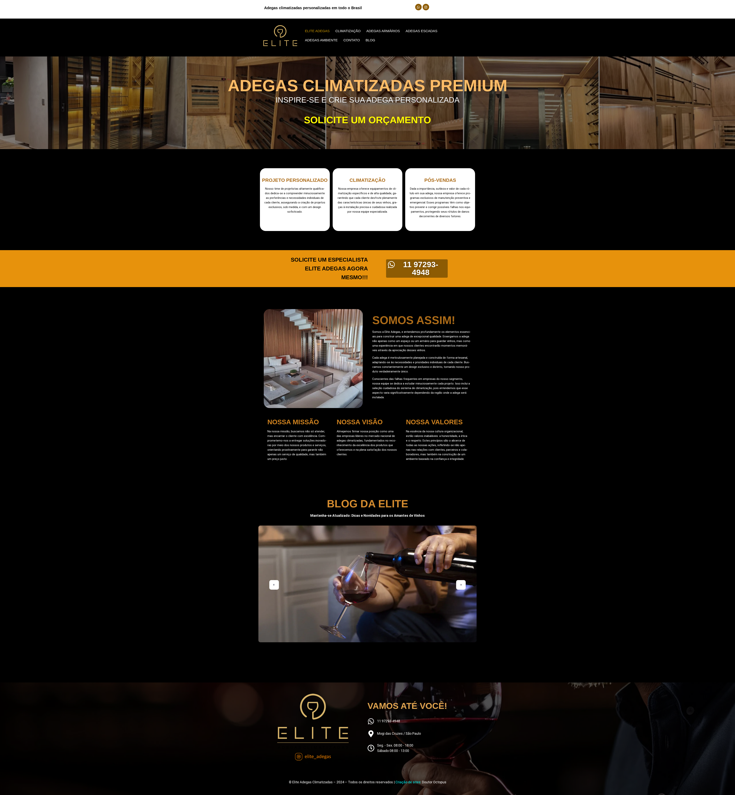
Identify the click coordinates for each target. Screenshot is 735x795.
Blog (370, 40)
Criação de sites (408, 782)
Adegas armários (383, 31)
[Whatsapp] (418, 7)
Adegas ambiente (321, 40)
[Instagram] (426, 7)
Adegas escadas (421, 31)
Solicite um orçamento (367, 120)
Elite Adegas (317, 31)
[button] (274, 585)
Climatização (348, 31)
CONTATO (351, 40)
